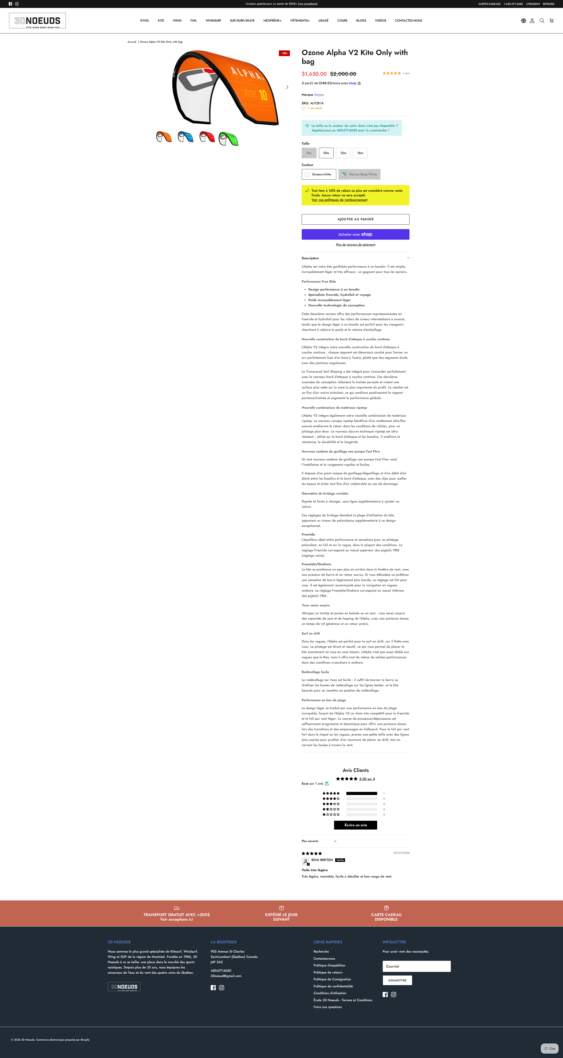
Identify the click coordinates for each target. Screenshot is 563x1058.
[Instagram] (16, 4)
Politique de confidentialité (333, 986)
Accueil (132, 42)
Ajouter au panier (356, 219)
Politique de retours (328, 972)
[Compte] (531, 20)
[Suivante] (287, 87)
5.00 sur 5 (367, 778)
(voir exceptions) (307, 4)
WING (177, 20)
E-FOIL (144, 20)
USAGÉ (323, 20)
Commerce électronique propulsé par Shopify (63, 1040)
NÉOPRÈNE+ (272, 20)
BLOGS (361, 20)
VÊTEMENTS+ (300, 20)
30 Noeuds (28, 1040)
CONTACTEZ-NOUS (408, 20)
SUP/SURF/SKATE (242, 20)
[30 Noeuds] (37, 20)
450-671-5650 (221, 970)
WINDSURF (213, 20)
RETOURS (548, 4)
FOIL (193, 20)
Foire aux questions (328, 1007)
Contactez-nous (324, 958)
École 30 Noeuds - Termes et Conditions (343, 1000)
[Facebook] (10, 4)
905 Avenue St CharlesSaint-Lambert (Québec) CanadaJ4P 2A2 (234, 956)
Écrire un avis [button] (356, 825)
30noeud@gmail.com (226, 975)
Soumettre (397, 980)
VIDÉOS (380, 20)
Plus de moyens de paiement (355, 245)
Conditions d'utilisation (330, 993)
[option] (223, 87)
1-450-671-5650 (513, 4)
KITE (161, 20)
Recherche (321, 951)
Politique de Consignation (332, 979)
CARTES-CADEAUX (490, 4)
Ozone (319, 94)
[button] (331, 793)
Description (310, 258)
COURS (342, 20)
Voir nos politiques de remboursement (339, 199)
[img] (312, 853)
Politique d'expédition (329, 965)
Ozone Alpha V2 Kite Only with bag (161, 42)
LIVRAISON (533, 4)
